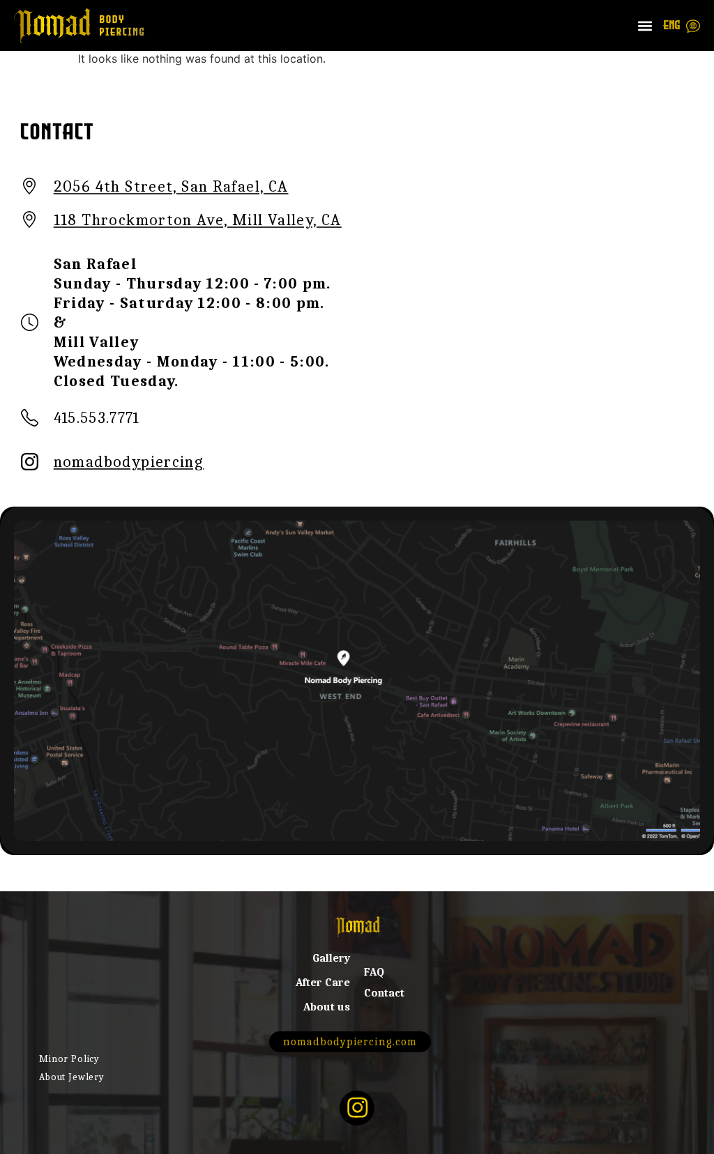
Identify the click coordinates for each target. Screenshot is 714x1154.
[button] (645, 25)
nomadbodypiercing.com (350, 1042)
